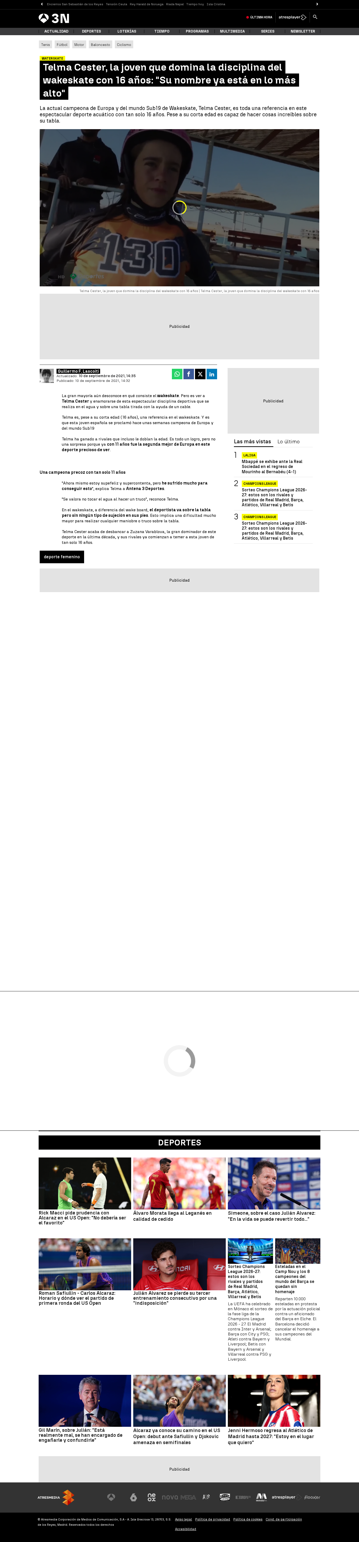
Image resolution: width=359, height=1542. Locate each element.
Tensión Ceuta (116, 4)
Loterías (126, 31)
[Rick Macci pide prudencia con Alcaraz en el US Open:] (85, 1183)
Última (261, 17)
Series (267, 31)
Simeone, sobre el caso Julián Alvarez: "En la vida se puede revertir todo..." (271, 1216)
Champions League (259, 483)
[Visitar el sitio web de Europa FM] (243, 1497)
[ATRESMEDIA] (56, 1497)
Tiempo (162, 31)
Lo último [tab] (289, 442)
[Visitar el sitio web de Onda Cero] (225, 1497)
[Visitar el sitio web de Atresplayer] (287, 1497)
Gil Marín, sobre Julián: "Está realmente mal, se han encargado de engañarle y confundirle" (80, 1435)
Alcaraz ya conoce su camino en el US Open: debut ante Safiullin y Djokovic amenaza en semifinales (176, 1436)
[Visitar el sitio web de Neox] (152, 1497)
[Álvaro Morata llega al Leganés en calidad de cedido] (179, 1183)
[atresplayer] (292, 17)
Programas (197, 31)
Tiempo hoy (195, 4)
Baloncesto (100, 45)
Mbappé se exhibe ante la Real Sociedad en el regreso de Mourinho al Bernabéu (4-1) (272, 466)
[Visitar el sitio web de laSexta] (133, 1497)
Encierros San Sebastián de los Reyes (75, 4)
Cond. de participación (284, 1519)
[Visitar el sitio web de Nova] (170, 1497)
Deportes (91, 31)
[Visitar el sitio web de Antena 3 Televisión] (115, 1497)
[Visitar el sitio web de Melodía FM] (261, 1497)
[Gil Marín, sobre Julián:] (85, 1401)
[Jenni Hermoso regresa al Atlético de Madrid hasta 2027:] (274, 1401)
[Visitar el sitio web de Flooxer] (312, 1497)
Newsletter (303, 31)
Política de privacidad (212, 1519)
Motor (79, 45)
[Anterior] (42, 4)
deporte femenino (62, 556)
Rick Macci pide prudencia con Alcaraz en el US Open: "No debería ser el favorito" (82, 1217)
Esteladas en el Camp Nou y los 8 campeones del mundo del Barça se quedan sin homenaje (294, 1279)
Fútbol (62, 45)
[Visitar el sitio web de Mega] (188, 1497)
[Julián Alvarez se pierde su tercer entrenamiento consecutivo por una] (179, 1264)
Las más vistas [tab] (252, 442)
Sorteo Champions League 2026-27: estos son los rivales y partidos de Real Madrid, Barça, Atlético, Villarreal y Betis (274, 497)
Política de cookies (248, 1519)
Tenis (45, 45)
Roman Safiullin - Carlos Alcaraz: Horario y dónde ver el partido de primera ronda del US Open (77, 1298)
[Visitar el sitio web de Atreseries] (206, 1497)
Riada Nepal (175, 4)
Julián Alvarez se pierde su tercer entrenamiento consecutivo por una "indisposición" (175, 1298)
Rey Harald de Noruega (146, 4)
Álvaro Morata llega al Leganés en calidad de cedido (172, 1216)
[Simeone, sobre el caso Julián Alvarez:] (274, 1183)
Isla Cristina (216, 4)
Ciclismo (124, 45)
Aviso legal (183, 1519)
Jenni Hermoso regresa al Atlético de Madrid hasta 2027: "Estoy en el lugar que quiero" (271, 1436)
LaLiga (249, 455)
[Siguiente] (317, 4)
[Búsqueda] (315, 17)
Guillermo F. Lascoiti (78, 371)
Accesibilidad (185, 1529)
